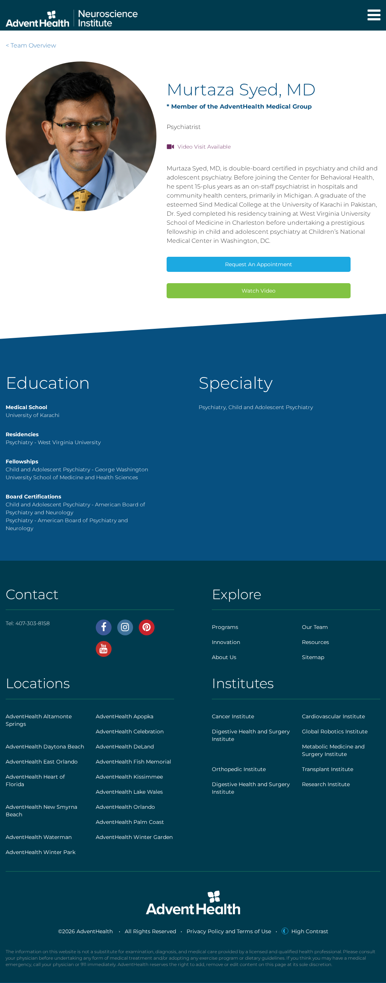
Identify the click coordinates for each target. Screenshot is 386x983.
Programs (225, 627)
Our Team (315, 627)
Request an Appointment (258, 264)
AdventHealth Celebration (130, 731)
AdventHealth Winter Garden (134, 837)
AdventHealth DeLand (125, 746)
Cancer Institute (233, 716)
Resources (315, 642)
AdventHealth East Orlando (42, 761)
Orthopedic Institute (239, 769)
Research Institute (326, 784)
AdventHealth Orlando (125, 807)
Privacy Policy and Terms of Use (229, 931)
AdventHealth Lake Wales (129, 791)
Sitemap (313, 657)
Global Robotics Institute (335, 731)
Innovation (226, 642)
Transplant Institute (327, 769)
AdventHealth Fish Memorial (133, 761)
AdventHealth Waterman (39, 837)
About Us (224, 657)
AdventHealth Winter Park (40, 852)
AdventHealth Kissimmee (129, 776)
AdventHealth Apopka (124, 716)
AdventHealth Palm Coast (130, 822)
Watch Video (259, 290)
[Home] (72, 15)
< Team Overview (31, 45)
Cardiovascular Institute (333, 716)
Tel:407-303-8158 (28, 623)
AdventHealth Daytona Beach (45, 746)
